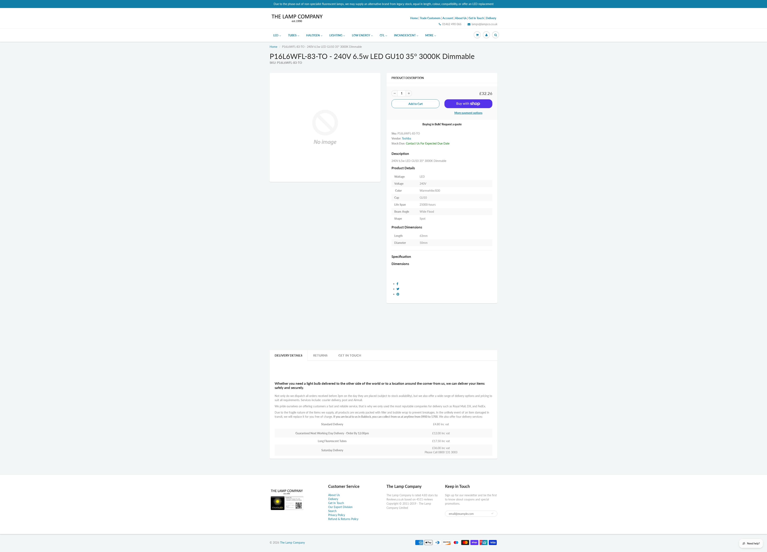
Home (273, 46)
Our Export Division (340, 507)
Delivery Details (288, 355)
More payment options (468, 113)
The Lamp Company (292, 542)
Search (332, 511)
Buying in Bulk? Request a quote (442, 124)
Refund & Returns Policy (343, 519)
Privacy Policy (336, 515)
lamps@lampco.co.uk (484, 24)
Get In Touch (349, 355)
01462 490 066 (451, 24)
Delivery (333, 499)
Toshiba (406, 138)
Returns (320, 355)
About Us (334, 495)
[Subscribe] (492, 513)
